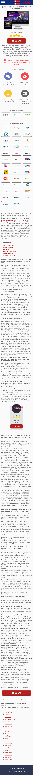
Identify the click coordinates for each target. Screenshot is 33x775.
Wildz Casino (8, 755)
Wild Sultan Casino (10, 719)
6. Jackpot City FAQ (9, 255)
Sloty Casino (8, 757)
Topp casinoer (12, 699)
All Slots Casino (9, 726)
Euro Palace (8, 717)
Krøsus (6, 733)
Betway (7, 738)
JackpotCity (16, 415)
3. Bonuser (6, 249)
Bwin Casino (8, 721)
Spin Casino (8, 745)
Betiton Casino (8, 759)
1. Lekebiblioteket (8, 245)
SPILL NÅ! (16, 41)
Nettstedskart (20, 768)
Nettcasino (4, 699)
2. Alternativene (8, 247)
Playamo (7, 750)
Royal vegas (8, 736)
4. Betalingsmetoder (9, 251)
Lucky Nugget (8, 712)
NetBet (6, 729)
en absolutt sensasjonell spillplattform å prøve (15, 219)
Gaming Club (8, 714)
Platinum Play (8, 743)
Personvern (12, 768)
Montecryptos (8, 752)
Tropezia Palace (9, 740)
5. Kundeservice (8, 253)
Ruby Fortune (8, 724)
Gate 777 (7, 748)
